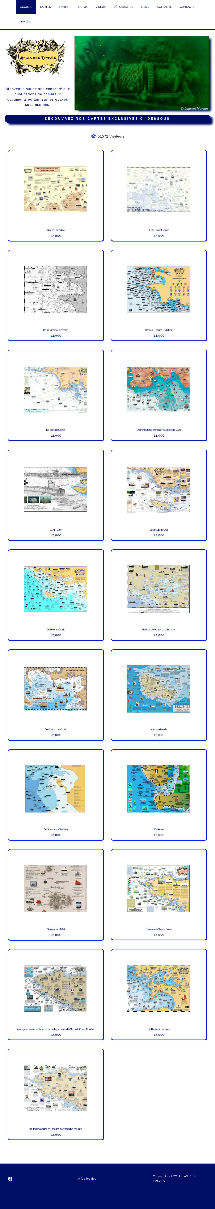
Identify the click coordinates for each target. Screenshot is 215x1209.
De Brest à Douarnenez (159, 1029)
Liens (145, 6)
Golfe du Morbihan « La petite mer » (158, 629)
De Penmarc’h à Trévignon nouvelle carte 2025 (159, 429)
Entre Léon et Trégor (158, 230)
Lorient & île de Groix (158, 529)
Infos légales (87, 1178)
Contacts (187, 6)
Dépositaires (123, 6)
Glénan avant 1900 (56, 929)
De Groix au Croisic (56, 629)
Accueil (26, 6)
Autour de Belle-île (158, 729)
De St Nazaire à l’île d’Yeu (55, 829)
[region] (142, 73)
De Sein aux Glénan (55, 429)
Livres (64, 6)
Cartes (45, 6)
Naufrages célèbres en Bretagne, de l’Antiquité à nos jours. (56, 1129)
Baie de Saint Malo (55, 230)
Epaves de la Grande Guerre (159, 929)
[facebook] (10, 1178)
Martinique (159, 829)
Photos (82, 6)
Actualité (164, 6)
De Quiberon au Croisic (56, 729)
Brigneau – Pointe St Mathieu (158, 329)
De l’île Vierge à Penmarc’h (55, 329)
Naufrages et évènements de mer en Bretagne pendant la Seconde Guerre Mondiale (55, 1029)
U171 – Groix (56, 529)
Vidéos (101, 6)
